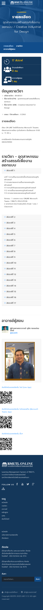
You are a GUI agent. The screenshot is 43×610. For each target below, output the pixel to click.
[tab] (21, 170)
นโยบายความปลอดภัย (10, 535)
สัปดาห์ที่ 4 (10, 229)
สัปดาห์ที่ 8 (10, 252)
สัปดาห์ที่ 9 (10, 257)
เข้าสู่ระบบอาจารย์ (30, 592)
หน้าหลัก (5, 502)
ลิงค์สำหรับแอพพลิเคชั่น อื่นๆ (12, 433)
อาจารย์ (4, 509)
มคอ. (3, 515)
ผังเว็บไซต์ (5, 519)
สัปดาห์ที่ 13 (11, 280)
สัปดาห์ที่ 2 (10, 217)
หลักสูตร (5, 512)
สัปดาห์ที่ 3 (10, 223)
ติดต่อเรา (5, 538)
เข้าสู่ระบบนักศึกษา (11, 592)
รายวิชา (19, 46)
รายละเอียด (8, 46)
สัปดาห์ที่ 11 (11, 269)
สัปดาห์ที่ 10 (11, 263)
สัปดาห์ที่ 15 (11, 292)
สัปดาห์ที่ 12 (11, 274)
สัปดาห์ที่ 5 (10, 234)
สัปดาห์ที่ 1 (10, 171)
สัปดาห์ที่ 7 (10, 246)
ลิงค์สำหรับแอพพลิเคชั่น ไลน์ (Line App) (16, 387)
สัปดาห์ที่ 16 (11, 297)
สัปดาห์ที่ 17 (11, 303)
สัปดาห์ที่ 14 (11, 286)
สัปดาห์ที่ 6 (10, 240)
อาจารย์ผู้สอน (9, 49)
